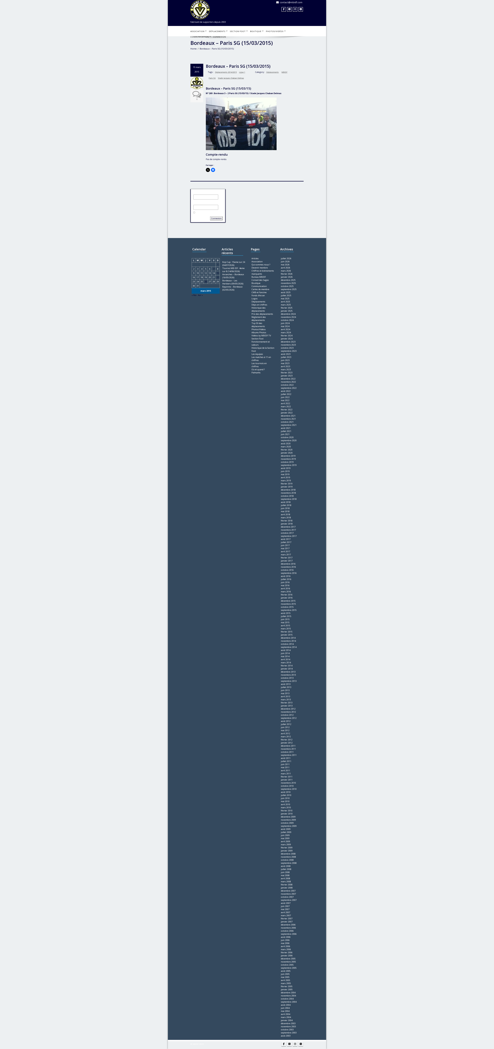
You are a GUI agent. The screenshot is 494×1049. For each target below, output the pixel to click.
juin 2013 (285, 690)
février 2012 (286, 739)
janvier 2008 (287, 887)
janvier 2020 (287, 452)
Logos (255, 298)
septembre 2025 (289, 289)
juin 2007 (285, 906)
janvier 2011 (287, 779)
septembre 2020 (289, 440)
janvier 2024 (287, 338)
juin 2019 (285, 471)
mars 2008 (286, 881)
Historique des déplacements (259, 309)
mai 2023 (285, 363)
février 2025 (286, 307)
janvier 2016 (287, 597)
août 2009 (285, 829)
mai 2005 (285, 977)
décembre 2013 (288, 671)
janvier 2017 (287, 560)
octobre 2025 (287, 286)
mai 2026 (285, 264)
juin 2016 (285, 582)
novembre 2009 (288, 819)
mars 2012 (286, 736)
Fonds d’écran (258, 295)
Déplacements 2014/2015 (226, 72)
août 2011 (285, 758)
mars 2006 (286, 949)
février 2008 (286, 884)
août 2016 (285, 576)
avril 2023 (285, 366)
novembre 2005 (288, 961)
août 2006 (285, 937)
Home (193, 48)
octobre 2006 (287, 930)
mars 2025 (286, 304)
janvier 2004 (287, 1020)
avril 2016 (285, 588)
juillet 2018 (286, 505)
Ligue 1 (242, 72)
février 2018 (286, 520)
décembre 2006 (288, 924)
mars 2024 (286, 332)
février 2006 (286, 952)
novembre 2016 (288, 566)
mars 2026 (286, 270)
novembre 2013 (288, 674)
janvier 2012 (287, 742)
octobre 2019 (287, 462)
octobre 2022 (287, 385)
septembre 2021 (289, 425)
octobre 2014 (287, 644)
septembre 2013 (289, 681)
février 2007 (286, 918)
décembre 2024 (288, 314)
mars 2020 (286, 446)
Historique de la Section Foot (263, 349)
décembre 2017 (288, 526)
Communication (259, 286)
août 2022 (285, 391)
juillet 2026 (286, 258)
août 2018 (285, 502)
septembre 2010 (289, 789)
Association (197, 31)
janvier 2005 (287, 989)
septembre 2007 (289, 900)
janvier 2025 (287, 310)
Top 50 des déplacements (258, 325)
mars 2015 (286, 628)
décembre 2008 (288, 853)
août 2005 (285, 971)
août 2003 (285, 1035)
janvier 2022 (287, 412)
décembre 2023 (288, 341)
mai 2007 (285, 909)
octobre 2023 (287, 347)
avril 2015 (285, 625)
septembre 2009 (289, 826)
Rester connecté (203, 212)
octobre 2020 (287, 437)
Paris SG (212, 78)
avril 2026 (285, 267)
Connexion (216, 218)
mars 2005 (286, 983)
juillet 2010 (286, 795)
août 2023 (285, 354)
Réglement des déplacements (259, 319)
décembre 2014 (288, 637)
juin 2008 (285, 872)
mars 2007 (286, 915)
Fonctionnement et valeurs (261, 343)
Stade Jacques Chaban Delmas (231, 78)
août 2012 (285, 721)
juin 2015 (285, 619)
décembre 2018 (288, 489)
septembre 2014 (289, 647)
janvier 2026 (287, 277)
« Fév (194, 295)
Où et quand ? (258, 369)
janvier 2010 (287, 813)
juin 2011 (285, 764)
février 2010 (286, 810)
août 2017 (285, 539)
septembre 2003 (289, 1032)
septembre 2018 (289, 499)
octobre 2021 (287, 422)
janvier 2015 (287, 634)
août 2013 (285, 684)
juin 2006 (285, 940)
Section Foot (238, 31)
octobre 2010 (287, 786)
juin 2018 (285, 508)
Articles (255, 258)
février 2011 (286, 776)
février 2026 (286, 273)
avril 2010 (285, 804)
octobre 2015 (287, 607)
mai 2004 (285, 1011)
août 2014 (285, 650)
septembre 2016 (289, 573)
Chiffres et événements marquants (263, 272)
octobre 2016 (287, 570)
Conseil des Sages (260, 280)
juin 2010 (285, 798)
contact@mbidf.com (291, 2)
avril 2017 (285, 551)
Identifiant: (198, 192)
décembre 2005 (288, 958)
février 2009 (286, 847)
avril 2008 (285, 878)
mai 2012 (285, 730)
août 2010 (285, 792)
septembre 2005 (289, 967)
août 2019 (285, 468)
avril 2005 (285, 980)
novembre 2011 (288, 748)
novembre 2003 (288, 1026)
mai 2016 (285, 585)
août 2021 (285, 428)
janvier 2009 (287, 850)
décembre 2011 (288, 745)
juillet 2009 (286, 832)
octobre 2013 (287, 678)
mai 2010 (285, 801)
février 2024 (286, 335)
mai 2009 (285, 838)
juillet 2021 (286, 431)
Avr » (200, 295)
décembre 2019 (288, 455)
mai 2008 (285, 875)
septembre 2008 (289, 863)
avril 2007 (285, 912)
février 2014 (286, 665)
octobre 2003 (287, 1029)
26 (206, 281)
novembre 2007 (288, 893)
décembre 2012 (288, 708)
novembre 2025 (288, 283)
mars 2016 (286, 591)
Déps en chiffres (259, 304)
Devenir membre (260, 267)
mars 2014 (286, 662)
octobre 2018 (287, 496)
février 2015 (286, 631)
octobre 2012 (287, 715)
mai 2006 (285, 943)
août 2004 (285, 1005)
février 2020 (286, 449)
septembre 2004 (289, 1001)
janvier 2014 (287, 668)
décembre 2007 (288, 890)
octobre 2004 (287, 998)
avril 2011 (285, 770)
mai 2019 (285, 474)
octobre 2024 (287, 320)
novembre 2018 (288, 492)
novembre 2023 (288, 344)
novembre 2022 (288, 381)
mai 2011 (285, 767)
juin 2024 (285, 323)
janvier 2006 (287, 955)
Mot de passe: (200, 202)
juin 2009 (285, 835)
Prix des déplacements (262, 314)
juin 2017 (285, 545)
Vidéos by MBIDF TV (261, 335)
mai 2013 (285, 693)
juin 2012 (285, 727)
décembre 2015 (288, 600)
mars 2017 (286, 554)
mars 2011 (286, 773)
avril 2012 (285, 733)
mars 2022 (286, 406)
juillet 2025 (286, 295)
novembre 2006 (288, 927)
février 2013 (286, 702)
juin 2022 (285, 397)
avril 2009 (285, 841)
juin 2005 (285, 974)
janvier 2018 (287, 523)
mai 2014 (285, 656)
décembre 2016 (288, 563)
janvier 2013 (287, 705)
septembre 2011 (289, 755)
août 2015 (285, 613)
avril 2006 (285, 946)
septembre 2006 (289, 934)
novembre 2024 (288, 317)
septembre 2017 (289, 536)
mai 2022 (285, 400)
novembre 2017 (288, 529)
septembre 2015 (289, 610)
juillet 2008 (286, 869)
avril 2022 (285, 403)
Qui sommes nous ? (261, 264)
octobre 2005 (287, 964)
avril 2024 (285, 329)
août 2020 (285, 443)
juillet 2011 (286, 761)
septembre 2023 (289, 351)
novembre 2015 (288, 604)
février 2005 (286, 986)
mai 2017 (285, 548)
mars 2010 (286, 807)
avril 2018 (285, 514)
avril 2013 (285, 696)
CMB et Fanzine (259, 292)
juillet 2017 (286, 542)
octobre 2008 (287, 860)
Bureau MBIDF (259, 277)
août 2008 (285, 866)
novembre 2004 (288, 995)
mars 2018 (286, 517)
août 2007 (285, 903)
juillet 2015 (286, 616)
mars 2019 (286, 480)
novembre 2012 (288, 711)
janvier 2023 (287, 375)
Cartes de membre (260, 289)
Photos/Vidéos (275, 31)
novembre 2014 (288, 641)
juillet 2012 (286, 724)
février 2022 (286, 409)
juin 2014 (285, 653)
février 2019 (286, 483)
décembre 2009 (288, 816)
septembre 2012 (289, 718)
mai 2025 (285, 298)
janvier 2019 (287, 486)
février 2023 (286, 372)
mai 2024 (285, 326)
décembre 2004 (288, 992)
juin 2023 (285, 360)
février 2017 (286, 557)
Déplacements (217, 31)
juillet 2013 (286, 687)
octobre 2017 (287, 533)
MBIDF (284, 72)
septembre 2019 (289, 465)
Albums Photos (259, 332)
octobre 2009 (287, 823)
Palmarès (256, 372)
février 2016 (286, 594)
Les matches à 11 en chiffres (261, 359)
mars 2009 (286, 844)
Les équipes (257, 354)
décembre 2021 (288, 415)
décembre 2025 (288, 280)
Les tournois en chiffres (259, 365)
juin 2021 (285, 434)
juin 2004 (285, 1008)
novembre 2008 (288, 856)
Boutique (255, 31)
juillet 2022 (286, 394)
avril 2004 (285, 1014)
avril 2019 (285, 477)
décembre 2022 (288, 378)
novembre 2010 (288, 782)
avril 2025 (285, 301)
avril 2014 (285, 659)
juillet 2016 (286, 579)
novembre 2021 (288, 418)
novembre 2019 (288, 459)
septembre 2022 (289, 388)
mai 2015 (285, 622)
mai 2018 (285, 511)
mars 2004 (286, 1017)
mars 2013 (286, 699)
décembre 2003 (288, 1023)
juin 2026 (285, 261)
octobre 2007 (287, 897)
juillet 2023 (286, 357)
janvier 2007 (287, 921)
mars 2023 (286, 369)
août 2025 (285, 292)
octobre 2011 (287, 752)
